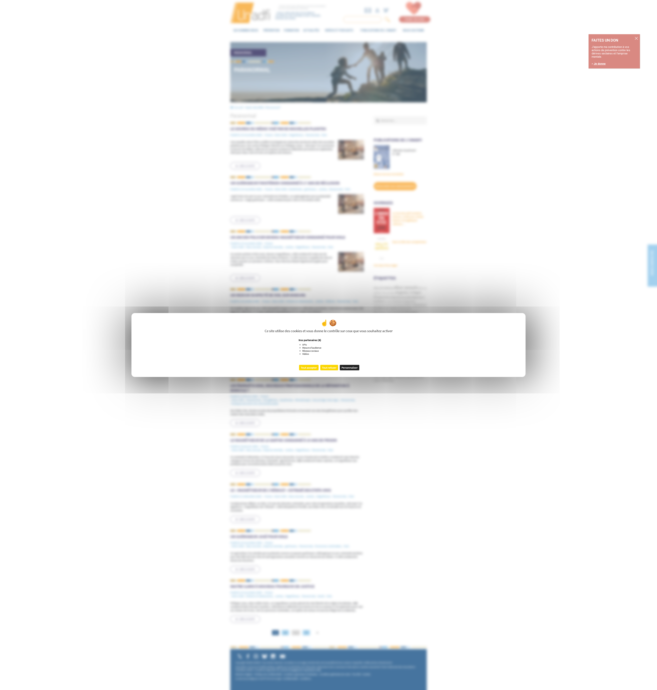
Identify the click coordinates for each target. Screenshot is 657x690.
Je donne (600, 64)
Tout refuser (329, 367)
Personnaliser (350, 367)
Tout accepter (309, 367)
